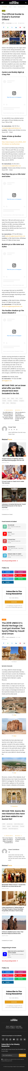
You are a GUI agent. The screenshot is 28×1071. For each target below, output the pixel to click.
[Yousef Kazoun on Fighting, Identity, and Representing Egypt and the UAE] (14, 449)
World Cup (13, 403)
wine (7, 403)
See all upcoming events (10, 561)
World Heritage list (13, 828)
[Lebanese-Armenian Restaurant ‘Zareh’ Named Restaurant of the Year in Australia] (14, 495)
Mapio (15, 735)
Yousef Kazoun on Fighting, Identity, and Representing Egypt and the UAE (13, 459)
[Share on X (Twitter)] (12, 27)
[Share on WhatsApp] (8, 27)
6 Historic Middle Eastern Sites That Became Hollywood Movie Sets (12, 932)
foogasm (21, 400)
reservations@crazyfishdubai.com (11, 128)
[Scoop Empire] (14, 2)
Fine (17, 398)
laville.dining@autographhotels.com (15, 236)
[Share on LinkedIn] (16, 27)
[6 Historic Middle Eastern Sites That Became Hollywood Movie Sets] (14, 923)
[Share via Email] (24, 27)
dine (8, 398)
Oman (15, 714)
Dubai (12, 398)
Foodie (4, 400)
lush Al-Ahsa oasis (18, 824)
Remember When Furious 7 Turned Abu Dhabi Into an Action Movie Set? (13, 885)
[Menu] (2, 2)
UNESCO (5, 828)
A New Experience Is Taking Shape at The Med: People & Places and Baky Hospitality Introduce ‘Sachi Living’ (13, 909)
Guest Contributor (10, 637)
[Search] (26, 2)
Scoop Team (8, 23)
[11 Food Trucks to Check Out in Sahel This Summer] (14, 472)
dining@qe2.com (7, 380)
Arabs (4, 398)
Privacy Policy (14, 607)
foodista (16, 400)
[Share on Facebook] (4, 27)
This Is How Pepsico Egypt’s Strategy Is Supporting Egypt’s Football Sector (7, 840)
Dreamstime (15, 806)
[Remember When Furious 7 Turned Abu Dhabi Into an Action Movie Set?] (14, 875)
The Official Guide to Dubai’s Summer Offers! (20, 839)
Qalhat (8, 826)
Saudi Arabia (15, 826)
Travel (4, 619)
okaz (15, 772)
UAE (4, 403)
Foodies (10, 400)
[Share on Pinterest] (20, 27)
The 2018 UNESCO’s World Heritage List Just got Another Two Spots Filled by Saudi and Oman (7, 415)
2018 (4, 824)
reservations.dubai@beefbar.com (11, 166)
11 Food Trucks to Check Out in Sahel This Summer (13, 482)
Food (3, 10)
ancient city (9, 824)
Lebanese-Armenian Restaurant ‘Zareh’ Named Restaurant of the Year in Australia (14, 505)
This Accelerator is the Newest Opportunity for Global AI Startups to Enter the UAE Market (20, 416)
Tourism (22, 826)
